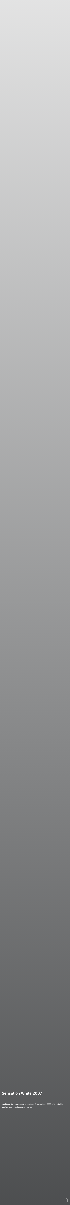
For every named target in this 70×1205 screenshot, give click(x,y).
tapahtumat (21, 1107)
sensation (12, 1107)
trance (29, 1107)
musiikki (5, 1107)
